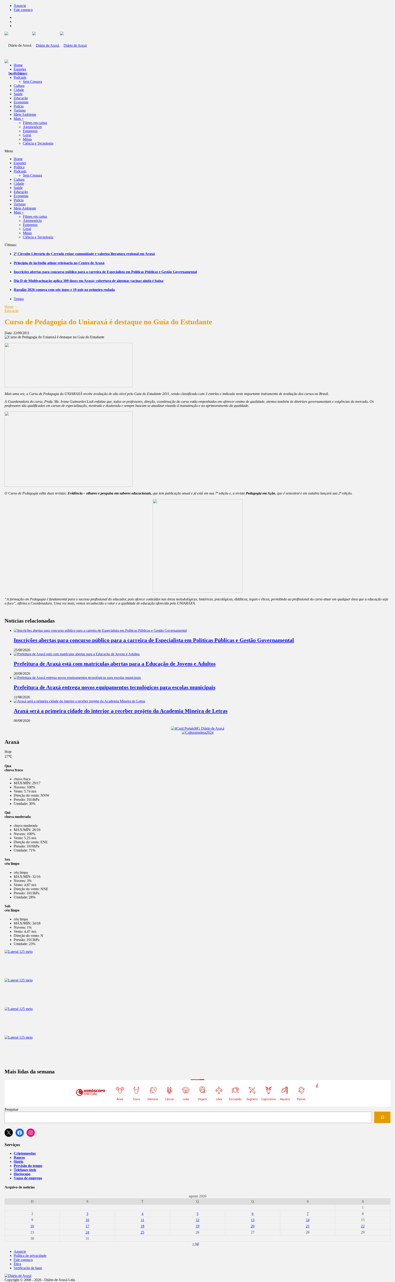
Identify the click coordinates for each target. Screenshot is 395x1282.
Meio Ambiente (25, 114)
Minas (27, 139)
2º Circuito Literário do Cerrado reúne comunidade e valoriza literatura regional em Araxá (84, 254)
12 (197, 1220)
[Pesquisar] (382, 1117)
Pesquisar (11, 1109)
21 (308, 1226)
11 (142, 1220)
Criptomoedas (25, 1153)
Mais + (19, 119)
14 (308, 1220)
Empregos (30, 131)
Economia (21, 102)
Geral (27, 135)
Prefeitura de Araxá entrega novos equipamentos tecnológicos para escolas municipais (114, 687)
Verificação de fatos (28, 1268)
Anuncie (20, 6)
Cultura (19, 86)
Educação (21, 98)
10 (87, 1220)
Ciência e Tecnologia (38, 143)
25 (142, 1232)
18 (142, 1226)
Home (9, 307)
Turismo (20, 110)
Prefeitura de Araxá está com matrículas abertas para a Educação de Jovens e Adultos (115, 664)
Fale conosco (23, 10)
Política (19, 73)
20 (252, 1226)
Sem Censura (32, 81)
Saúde (18, 94)
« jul (195, 1244)
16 (32, 1226)
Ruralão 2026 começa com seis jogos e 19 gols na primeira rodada (64, 290)
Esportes (20, 69)
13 (252, 1220)
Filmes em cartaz (35, 123)
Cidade (19, 90)
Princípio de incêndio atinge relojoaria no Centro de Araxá (59, 263)
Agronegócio (32, 127)
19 (197, 1226)
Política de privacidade (30, 1256)
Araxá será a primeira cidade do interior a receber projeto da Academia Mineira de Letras (120, 711)
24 (87, 1232)
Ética (17, 1264)
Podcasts (20, 77)
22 (363, 1226)
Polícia (19, 106)
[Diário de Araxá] (59, 45)
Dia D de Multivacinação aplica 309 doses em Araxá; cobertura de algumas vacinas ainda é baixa (88, 281)
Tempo (19, 299)
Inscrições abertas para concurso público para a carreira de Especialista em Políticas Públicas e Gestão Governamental (105, 272)
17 (87, 1226)
